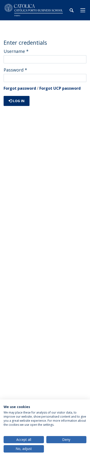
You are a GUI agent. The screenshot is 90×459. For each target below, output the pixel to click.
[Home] (34, 10)
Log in (18, 101)
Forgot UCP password (60, 88)
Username (16, 51)
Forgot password (20, 88)
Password (15, 70)
